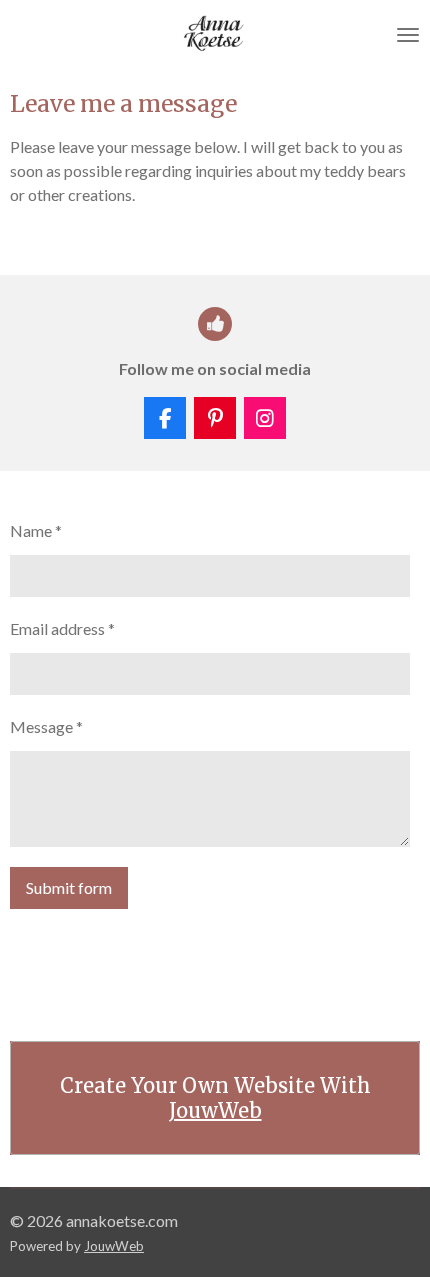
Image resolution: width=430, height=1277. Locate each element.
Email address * (62, 628)
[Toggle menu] (408, 35)
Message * (46, 726)
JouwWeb (215, 1110)
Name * (36, 530)
